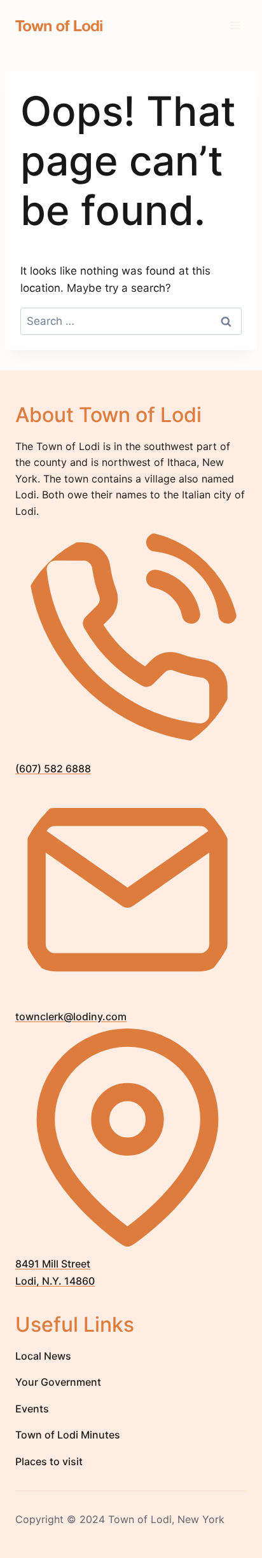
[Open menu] (235, 25)
